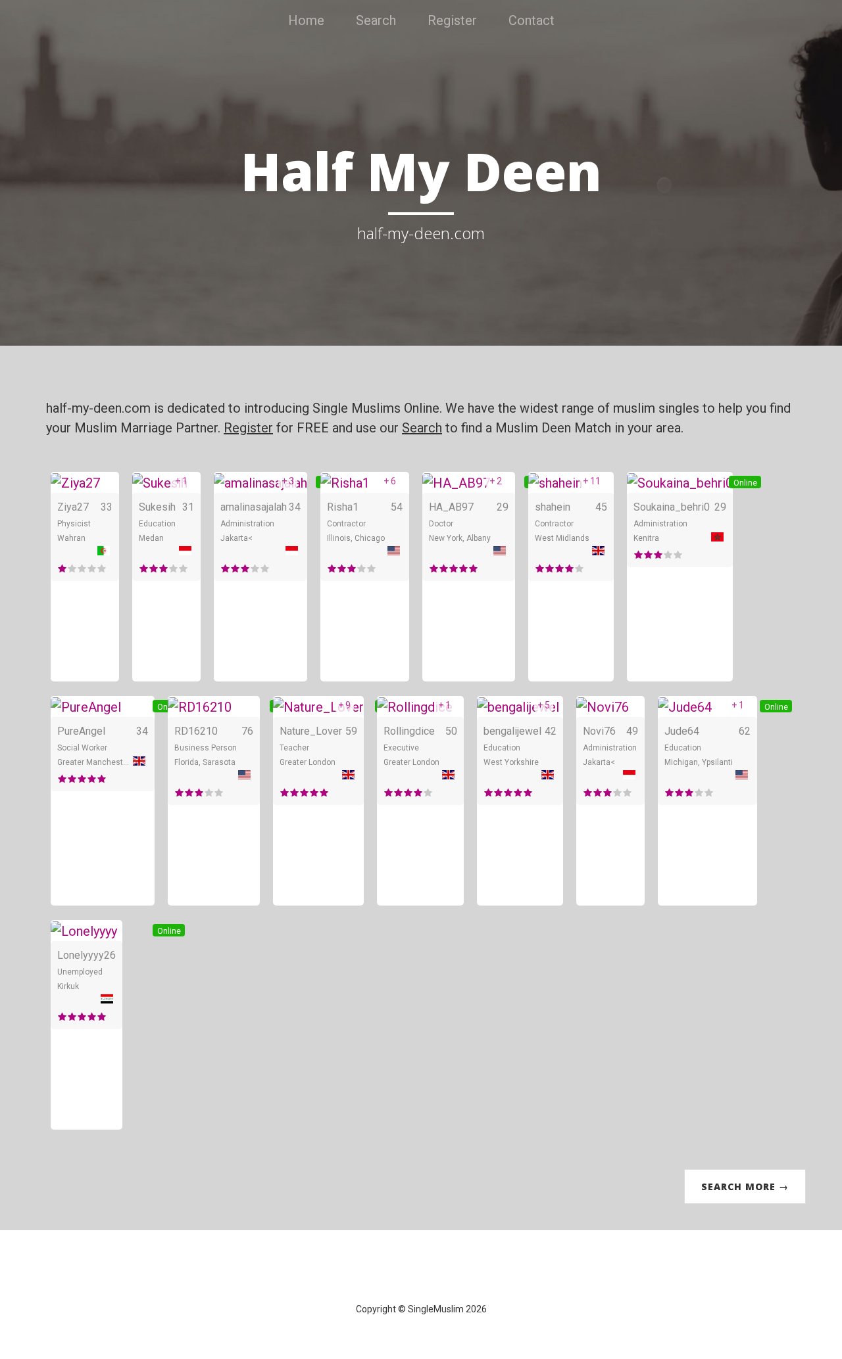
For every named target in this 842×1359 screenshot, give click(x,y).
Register (452, 20)
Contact (531, 20)
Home (306, 20)
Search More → (745, 1186)
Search (376, 20)
